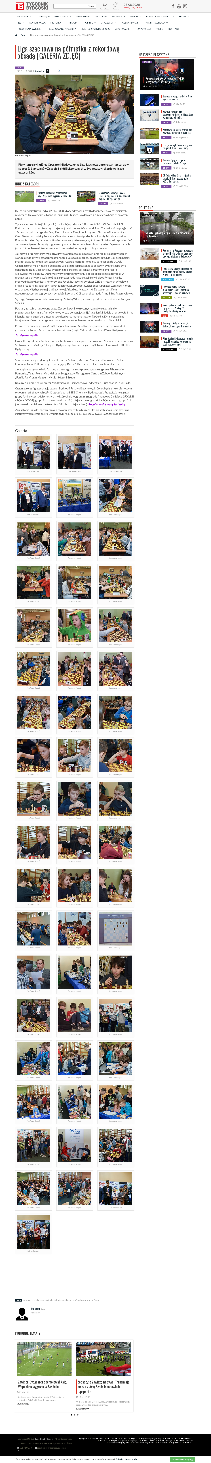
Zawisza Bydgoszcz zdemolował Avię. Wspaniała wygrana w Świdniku (54, 194)
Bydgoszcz (84, 1438)
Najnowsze (24, 16)
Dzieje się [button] (41, 16)
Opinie (123, 1440)
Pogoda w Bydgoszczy (160, 16)
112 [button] (19, 22)
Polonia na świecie (184, 1440)
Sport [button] (182, 16)
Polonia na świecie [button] (29, 29)
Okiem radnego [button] (155, 22)
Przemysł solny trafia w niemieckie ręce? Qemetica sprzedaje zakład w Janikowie (176, 290)
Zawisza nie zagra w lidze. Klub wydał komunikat (177, 98)
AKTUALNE (101, 16)
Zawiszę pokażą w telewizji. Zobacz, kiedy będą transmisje (177, 324)
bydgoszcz (28, 1300)
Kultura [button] (117, 16)
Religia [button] (73, 22)
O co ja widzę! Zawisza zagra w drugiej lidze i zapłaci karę (177, 146)
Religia (114, 1440)
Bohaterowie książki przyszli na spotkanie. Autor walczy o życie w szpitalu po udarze (177, 272)
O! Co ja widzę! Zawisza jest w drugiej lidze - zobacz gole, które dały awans (177, 178)
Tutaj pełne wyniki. (26, 335)
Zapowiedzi (144, 29)
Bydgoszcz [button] (61, 16)
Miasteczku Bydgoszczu (95, 29)
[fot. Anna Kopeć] (74, 495)
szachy (90, 1300)
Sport (23, 35)
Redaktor (39, 71)
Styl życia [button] (107, 22)
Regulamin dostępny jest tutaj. (106, 404)
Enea (96, 1300)
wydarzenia (39, 1300)
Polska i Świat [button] (129, 22)
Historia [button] (56, 22)
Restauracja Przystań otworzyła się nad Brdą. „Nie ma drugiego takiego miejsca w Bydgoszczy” (178, 253)
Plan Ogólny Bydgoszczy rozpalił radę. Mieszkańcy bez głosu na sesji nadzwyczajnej (178, 341)
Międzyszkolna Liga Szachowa (72, 1300)
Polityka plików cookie (126, 1459)
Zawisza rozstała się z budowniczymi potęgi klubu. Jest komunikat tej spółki (178, 114)
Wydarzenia (83, 16)
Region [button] (134, 16)
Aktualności (51, 1300)
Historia (103, 1440)
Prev (19, 1361)
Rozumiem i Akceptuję (182, 1459)
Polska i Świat (148, 1440)
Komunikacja (37, 22)
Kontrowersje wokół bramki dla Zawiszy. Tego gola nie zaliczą (177, 131)
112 (175, 1438)
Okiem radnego (165, 1440)
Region (134, 1438)
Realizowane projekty (62, 29)
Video (159, 29)
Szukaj (91, 6)
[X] (47, 71)
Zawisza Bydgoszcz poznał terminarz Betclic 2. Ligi (175, 161)
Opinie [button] (89, 22)
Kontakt (173, 29)
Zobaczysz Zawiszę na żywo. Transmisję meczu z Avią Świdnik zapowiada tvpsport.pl (114, 196)
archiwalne (162, 1442)
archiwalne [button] (122, 29)
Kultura (124, 1438)
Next (128, 1361)
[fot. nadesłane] (33, 452)
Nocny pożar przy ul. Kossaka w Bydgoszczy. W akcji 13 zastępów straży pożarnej (177, 308)
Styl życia (134, 1440)
